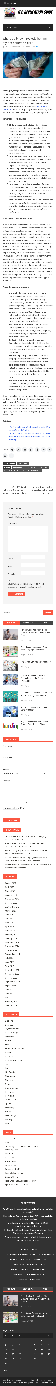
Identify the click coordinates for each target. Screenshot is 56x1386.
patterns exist (34, 470)
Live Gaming (22, 464)
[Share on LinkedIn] (24, 449)
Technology (10, 1115)
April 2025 (9, 926)
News (7, 1084)
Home (8, 1142)
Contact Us (10, 1138)
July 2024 (9, 958)
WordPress (23, 1383)
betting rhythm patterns (37, 467)
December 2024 (12, 942)
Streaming (10, 1107)
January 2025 (11, 938)
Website (11, 574)
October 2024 (11, 950)
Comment (13, 523)
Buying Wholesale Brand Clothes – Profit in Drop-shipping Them (35, 723)
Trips (7, 1123)
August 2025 (10, 910)
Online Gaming (11, 1088)
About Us (9, 1153)
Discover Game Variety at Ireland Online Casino (30, 433)
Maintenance (11, 1076)
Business (9, 1024)
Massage (9, 1080)
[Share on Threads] (5, 455)
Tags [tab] (45, 622)
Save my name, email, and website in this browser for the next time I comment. (26, 585)
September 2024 (12, 954)
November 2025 (12, 899)
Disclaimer (10, 1157)
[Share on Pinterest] (37, 449)
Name (11, 558)
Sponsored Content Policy (16, 1184)
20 (27, 1354)
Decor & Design (11, 1032)
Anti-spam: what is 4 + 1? (14, 808)
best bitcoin (18, 467)
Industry (9, 1056)
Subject (6, 769)
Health (8, 1052)
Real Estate (10, 1091)
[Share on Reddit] (43, 449)
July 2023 (9, 989)
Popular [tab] (11, 622)
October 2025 (11, 903)
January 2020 (11, 1005)
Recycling (9, 1095)
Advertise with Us (12, 1169)
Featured (9, 1040)
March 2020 (10, 997)
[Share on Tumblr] (49, 449)
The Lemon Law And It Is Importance (36, 662)
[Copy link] (11, 455)
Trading (8, 1119)
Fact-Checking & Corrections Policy (20, 1180)
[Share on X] (18, 449)
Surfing (8, 1111)
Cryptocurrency (12, 1028)
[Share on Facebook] (12, 449)
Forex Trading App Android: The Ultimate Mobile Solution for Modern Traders (36, 633)
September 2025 (12, 907)
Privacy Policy (11, 1161)
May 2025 (9, 922)
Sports (8, 1103)
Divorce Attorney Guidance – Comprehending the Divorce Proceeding (33, 678)
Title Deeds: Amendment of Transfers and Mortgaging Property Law (36, 694)
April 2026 (9, 887)
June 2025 (9, 918)
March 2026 (10, 891)
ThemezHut (48, 1383)
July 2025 (9, 914)
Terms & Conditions (14, 1173)
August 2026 (10, 883)
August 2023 (10, 985)
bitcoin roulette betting (14, 470)
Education (9, 1036)
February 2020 (11, 1001)
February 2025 (11, 934)
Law (7, 1068)
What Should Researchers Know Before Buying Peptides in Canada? (36, 648)
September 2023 (12, 981)
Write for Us (10, 1165)
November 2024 (12, 946)
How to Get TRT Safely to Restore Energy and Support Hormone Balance (15, 490)
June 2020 (9, 993)
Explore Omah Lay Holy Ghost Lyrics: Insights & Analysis (42, 490)
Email (11, 566)
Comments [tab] (27, 622)
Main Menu (12, 27)
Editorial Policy (12, 1177)
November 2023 (12, 973)
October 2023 (11, 978)
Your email (7, 757)
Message (6, 780)
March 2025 (10, 930)
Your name (7, 746)
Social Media (10, 1099)
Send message (11, 820)
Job (6, 1064)
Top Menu (11, 3)
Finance (8, 1044)
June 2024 (9, 962)
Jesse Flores (30, 47)
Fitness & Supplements (15, 1048)
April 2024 (9, 966)
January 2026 (11, 895)
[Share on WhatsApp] (30, 449)
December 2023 (12, 970)
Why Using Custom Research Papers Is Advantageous (28, 1254)
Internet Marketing (13, 1060)
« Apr (5, 1370)
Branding (9, 1020)
